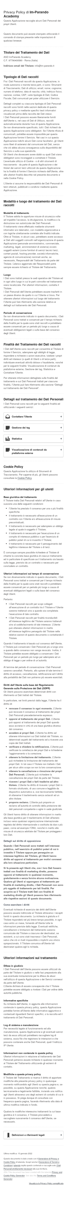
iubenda (17, 1165)
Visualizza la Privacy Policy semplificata (46, 1183)
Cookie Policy (25, 478)
